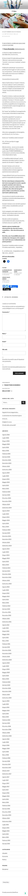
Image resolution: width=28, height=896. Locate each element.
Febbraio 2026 (6, 453)
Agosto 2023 (6, 549)
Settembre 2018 (6, 736)
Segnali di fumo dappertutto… (10, 412)
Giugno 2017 (5, 783)
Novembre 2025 (6, 463)
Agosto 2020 (6, 663)
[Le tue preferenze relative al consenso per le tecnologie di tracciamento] (25, 893)
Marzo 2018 (5, 755)
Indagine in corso (7, 422)
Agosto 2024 (6, 511)
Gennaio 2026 (6, 457)
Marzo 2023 (5, 564)
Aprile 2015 (5, 834)
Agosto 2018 (5, 739)
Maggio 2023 (6, 558)
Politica (4, 859)
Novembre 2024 (6, 501)
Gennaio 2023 (6, 571)
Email (4, 341)
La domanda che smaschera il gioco (12, 415)
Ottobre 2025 (6, 466)
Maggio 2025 (6, 482)
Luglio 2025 (5, 476)
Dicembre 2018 (6, 726)
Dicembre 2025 (6, 460)
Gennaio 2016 (6, 808)
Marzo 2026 (5, 450)
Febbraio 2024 (6, 530)
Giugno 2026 (5, 441)
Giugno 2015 (5, 828)
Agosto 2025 (6, 473)
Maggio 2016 (5, 796)
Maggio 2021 (5, 634)
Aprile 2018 (5, 751)
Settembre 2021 (6, 622)
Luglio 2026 (5, 438)
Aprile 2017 (5, 790)
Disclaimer (5, 869)
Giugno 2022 (5, 593)
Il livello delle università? (9, 425)
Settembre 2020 (7, 660)
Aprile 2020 (5, 675)
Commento (5, 312)
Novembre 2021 (6, 615)
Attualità (8, 297)
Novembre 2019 (6, 691)
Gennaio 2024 (6, 533)
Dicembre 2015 (6, 812)
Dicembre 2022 (6, 574)
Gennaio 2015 (6, 843)
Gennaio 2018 (6, 761)
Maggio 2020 (6, 672)
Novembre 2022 (6, 577)
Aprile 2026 (5, 447)
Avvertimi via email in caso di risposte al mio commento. (13, 360)
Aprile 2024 (5, 523)
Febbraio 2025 (6, 492)
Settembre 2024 (7, 507)
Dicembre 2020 (6, 650)
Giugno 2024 (5, 517)
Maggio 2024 (6, 520)
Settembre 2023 (7, 545)
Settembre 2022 (7, 583)
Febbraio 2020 (6, 682)
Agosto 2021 (5, 625)
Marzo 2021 (5, 641)
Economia (15, 297)
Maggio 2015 (5, 831)
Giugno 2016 (5, 793)
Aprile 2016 (5, 799)
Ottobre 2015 (6, 818)
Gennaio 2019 (6, 723)
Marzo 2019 (5, 717)
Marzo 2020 (5, 679)
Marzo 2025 (5, 488)
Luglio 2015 (5, 824)
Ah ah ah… (5, 419)
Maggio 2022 (6, 596)
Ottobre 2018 (6, 732)
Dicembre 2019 (6, 688)
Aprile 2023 (5, 561)
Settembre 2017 (6, 774)
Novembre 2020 (6, 653)
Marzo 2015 (5, 837)
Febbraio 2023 (6, 568)
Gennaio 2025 (6, 495)
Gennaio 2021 (6, 647)
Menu (14, 11)
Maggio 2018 (5, 748)
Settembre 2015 (6, 821)
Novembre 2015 (6, 815)
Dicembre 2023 (6, 536)
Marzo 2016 (5, 802)
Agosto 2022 (5, 587)
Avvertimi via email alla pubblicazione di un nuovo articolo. (14, 368)
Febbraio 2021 (6, 644)
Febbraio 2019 (6, 720)
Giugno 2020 (5, 669)
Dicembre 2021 (6, 612)
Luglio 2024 (5, 514)
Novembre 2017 (6, 767)
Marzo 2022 (5, 602)
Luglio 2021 (5, 628)
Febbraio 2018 (6, 758)
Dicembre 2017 (6, 764)
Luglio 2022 (5, 590)
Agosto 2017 (5, 777)
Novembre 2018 (6, 729)
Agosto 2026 (6, 434)
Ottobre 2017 (6, 771)
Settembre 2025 (7, 469)
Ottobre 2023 (6, 542)
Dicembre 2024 (6, 498)
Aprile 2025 (5, 485)
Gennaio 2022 (6, 609)
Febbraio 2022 (6, 606)
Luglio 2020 (5, 666)
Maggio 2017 (5, 786)
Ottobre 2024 (6, 504)
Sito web (4, 349)
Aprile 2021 (5, 637)
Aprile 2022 (5, 599)
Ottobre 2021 (6, 618)
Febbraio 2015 (6, 840)
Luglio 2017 (5, 780)
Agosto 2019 (5, 701)
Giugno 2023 (5, 555)
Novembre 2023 (6, 539)
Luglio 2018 (5, 742)
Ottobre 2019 (6, 694)
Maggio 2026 (6, 444)
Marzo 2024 (5, 526)
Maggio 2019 (5, 710)
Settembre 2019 (6, 698)
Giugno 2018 (5, 745)
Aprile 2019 (5, 713)
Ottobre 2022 (6, 580)
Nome (4, 333)
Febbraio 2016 (6, 805)
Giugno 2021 (5, 631)
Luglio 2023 (5, 552)
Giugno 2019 (5, 707)
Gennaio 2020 (6, 685)
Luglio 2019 (5, 704)
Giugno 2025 (5, 479)
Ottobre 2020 (6, 656)
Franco (18, 31)
